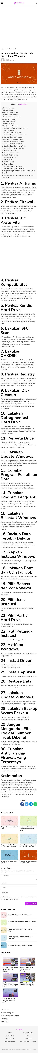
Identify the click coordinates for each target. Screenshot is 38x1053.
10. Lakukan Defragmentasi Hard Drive (15, 128)
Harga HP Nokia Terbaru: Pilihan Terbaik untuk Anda (28, 828)
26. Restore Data (7, 164)
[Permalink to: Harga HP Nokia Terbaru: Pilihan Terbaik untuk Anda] (28, 821)
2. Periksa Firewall (8, 110)
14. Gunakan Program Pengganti (12, 137)
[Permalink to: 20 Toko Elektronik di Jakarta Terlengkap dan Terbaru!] (27, 977)
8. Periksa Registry (8, 124)
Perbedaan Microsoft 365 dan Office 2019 (28, 862)
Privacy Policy (9, 1042)
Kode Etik (28, 1039)
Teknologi (4, 1019)
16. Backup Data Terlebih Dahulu (13, 142)
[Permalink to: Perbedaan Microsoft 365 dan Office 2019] (28, 855)
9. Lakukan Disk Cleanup (10, 126)
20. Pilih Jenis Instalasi (9, 151)
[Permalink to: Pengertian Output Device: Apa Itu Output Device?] (9, 839)
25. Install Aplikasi (8, 162)
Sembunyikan (23, 104)
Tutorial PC (4, 1022)
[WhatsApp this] (35, 804)
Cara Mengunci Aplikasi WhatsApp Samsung (28, 846)
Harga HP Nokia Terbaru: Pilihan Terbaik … (22, 922)
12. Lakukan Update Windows (12, 133)
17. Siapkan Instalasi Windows (12, 144)
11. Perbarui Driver (8, 130)
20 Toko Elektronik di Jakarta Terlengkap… (27, 984)
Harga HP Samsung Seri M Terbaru (9, 862)
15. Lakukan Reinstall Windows (12, 139)
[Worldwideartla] (19, 3)
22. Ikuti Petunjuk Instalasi (10, 155)
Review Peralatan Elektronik (10, 1016)
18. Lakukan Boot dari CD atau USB (13, 146)
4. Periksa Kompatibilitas (10, 115)
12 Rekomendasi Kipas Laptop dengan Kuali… (10, 984)
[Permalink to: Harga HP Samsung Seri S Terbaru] (9, 821)
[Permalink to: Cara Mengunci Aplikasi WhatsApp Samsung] (28, 839)
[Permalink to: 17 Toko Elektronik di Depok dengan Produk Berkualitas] (27, 962)
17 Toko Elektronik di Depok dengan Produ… (27, 969)
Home (10, 1033)
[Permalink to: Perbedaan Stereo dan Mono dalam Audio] (10, 992)
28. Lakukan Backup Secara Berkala (13, 168)
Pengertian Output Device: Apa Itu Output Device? (9, 846)
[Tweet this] (27, 804)
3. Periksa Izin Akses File (10, 112)
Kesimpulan (5, 177)
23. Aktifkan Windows (9, 157)
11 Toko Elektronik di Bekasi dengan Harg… (10, 969)
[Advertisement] (19, 26)
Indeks (28, 1036)
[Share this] (22, 804)
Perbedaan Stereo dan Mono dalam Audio (9, 1000)
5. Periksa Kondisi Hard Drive (11, 117)
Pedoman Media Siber (28, 1042)
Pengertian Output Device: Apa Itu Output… (20, 930)
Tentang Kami (28, 1033)
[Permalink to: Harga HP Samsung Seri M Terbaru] (9, 855)
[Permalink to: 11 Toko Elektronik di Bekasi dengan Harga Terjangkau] (10, 962)
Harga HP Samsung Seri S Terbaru (9, 828)
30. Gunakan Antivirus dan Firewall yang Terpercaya (19, 175)
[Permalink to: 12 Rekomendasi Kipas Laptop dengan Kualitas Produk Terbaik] (10, 977)
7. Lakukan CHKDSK (8, 121)
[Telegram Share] (31, 804)
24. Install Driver (7, 160)
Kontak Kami (9, 1036)
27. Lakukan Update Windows (12, 166)
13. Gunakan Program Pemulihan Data (14, 135)
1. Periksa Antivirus (8, 108)
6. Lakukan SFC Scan (8, 119)
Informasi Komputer (7, 1013)
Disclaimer (10, 1039)
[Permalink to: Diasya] (3, 60)
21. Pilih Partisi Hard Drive (10, 153)
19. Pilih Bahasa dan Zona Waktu (13, 148)
